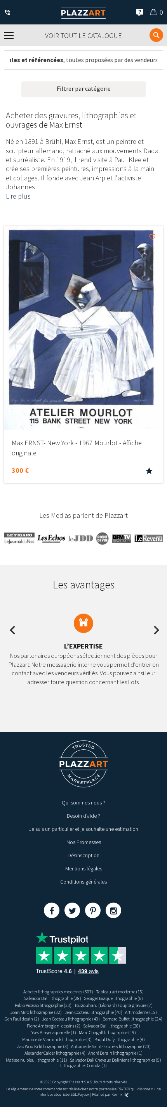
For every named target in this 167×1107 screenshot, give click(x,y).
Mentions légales (83, 868)
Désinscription (83, 855)
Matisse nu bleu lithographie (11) (36, 1060)
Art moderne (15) (141, 1012)
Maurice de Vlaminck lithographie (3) (57, 1039)
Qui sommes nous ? (83, 802)
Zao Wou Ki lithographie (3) (42, 1046)
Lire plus (18, 196)
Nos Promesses (83, 842)
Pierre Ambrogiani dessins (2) (53, 1026)
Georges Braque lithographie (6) (113, 998)
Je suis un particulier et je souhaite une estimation (83, 828)
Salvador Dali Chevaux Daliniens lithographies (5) (115, 1060)
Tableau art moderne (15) (120, 992)
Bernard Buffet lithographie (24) (132, 1019)
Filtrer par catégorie (84, 88)
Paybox (83, 1094)
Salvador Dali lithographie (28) (52, 998)
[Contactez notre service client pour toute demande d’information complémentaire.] (9, 13)
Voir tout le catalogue (83, 35)
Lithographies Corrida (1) (83, 1065)
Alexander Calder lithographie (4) (54, 1053)
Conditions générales (83, 881)
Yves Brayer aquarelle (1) (53, 1032)
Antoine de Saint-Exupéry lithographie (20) (111, 1046)
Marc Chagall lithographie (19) (107, 1032)
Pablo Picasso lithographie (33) (43, 1005)
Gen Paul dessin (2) (22, 1019)
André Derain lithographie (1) (115, 1053)
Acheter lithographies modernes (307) (58, 992)
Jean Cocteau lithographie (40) (93, 1012)
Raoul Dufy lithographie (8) (119, 1039)
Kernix (117, 1094)
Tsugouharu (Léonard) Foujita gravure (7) (113, 1005)
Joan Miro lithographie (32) (36, 1012)
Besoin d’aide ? (83, 815)
